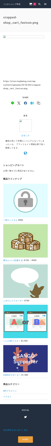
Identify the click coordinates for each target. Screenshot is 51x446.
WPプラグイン (10, 391)
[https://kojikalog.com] (25, 154)
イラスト (7, 397)
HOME (25, 439)
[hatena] (32, 103)
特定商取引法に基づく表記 (15, 430)
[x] (18, 103)
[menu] (45, 4)
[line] (12, 103)
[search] (39, 4)
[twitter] (25, 417)
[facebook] (25, 103)
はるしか (25, 135)
